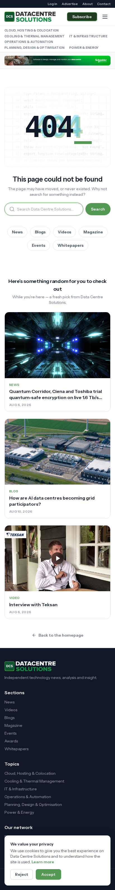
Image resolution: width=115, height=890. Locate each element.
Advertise (70, 4)
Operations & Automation (28, 42)
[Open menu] (105, 16)
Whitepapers (70, 245)
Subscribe (82, 16)
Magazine (93, 231)
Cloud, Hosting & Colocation (31, 30)
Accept (48, 874)
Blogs (40, 231)
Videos (64, 231)
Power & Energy (84, 48)
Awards (11, 741)
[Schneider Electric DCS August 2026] (57, 60)
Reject (21, 874)
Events (38, 245)
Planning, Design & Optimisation (34, 48)
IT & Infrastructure (88, 36)
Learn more (43, 861)
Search (98, 209)
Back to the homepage (61, 635)
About (87, 4)
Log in (52, 4)
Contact (104, 4)
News (17, 231)
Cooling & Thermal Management (34, 36)
